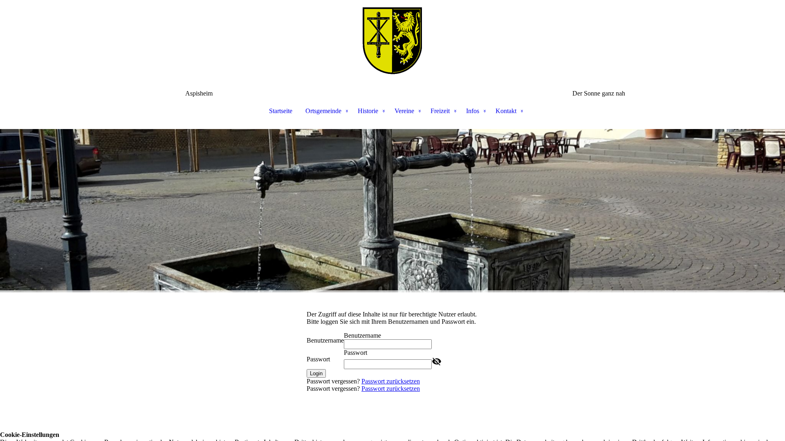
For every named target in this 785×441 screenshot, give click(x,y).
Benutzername (325, 340)
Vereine (404, 110)
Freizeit (440, 110)
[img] (392, 41)
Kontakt (506, 110)
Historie (368, 110)
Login (316, 373)
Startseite (280, 110)
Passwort (318, 359)
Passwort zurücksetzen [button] (390, 381)
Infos (472, 110)
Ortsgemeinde (323, 110)
